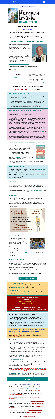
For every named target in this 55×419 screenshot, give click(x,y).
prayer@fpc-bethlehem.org (18, 287)
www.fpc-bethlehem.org (29, 416)
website (34, 318)
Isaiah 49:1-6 (17, 77)
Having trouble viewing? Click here (27, 6)
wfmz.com (30, 170)
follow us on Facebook (23, 307)
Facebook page (18, 317)
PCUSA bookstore (18, 157)
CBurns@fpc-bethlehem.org (37, 403)
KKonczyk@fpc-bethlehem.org (37, 401)
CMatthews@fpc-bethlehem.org (33, 412)
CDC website (42, 131)
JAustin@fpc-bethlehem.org (37, 390)
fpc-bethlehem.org (39, 82)
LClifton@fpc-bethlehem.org (15, 394)
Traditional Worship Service (22, 89)
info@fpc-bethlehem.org (36, 190)
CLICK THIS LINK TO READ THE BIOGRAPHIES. (19, 64)
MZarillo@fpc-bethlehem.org (35, 410)
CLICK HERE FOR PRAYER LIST (28, 278)
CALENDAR (27, 379)
